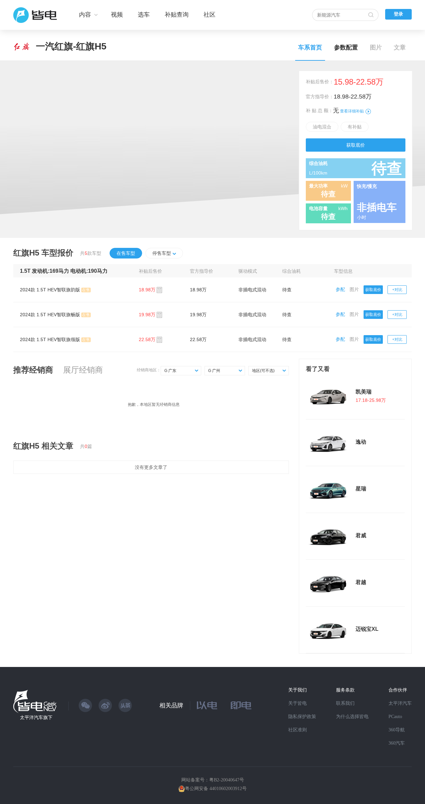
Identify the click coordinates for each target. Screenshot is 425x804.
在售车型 (126, 253)
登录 (398, 14)
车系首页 (310, 47)
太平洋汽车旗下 (36, 717)
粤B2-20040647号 (226, 779)
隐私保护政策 (302, 716)
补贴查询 (177, 14)
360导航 (396, 729)
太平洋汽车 (400, 703)
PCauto (395, 716)
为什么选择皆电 (352, 716)
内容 (85, 14)
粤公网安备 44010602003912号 (216, 788)
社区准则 (297, 729)
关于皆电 (297, 703)
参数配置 (346, 47)
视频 (117, 14)
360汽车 (396, 743)
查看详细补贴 (352, 111)
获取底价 (355, 145)
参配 (340, 289)
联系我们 (345, 703)
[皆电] (35, 15)
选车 (144, 14)
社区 (209, 14)
